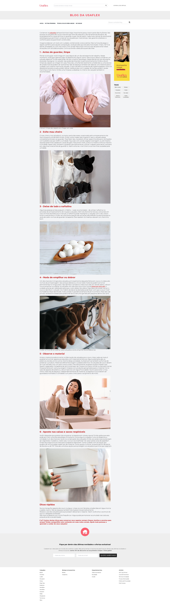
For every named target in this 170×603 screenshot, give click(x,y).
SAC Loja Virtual (123, 572)
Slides (41, 593)
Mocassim (42, 579)
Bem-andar (118, 87)
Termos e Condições (124, 576)
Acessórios (64, 574)
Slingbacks (42, 596)
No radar (126, 93)
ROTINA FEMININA (50, 23)
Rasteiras (42, 585)
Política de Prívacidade (124, 581)
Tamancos (42, 598)
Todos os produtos (96, 572)
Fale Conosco (122, 583)
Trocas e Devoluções (124, 579)
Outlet (93, 576)
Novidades (94, 574)
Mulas (41, 581)
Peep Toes (42, 583)
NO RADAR (79, 23)
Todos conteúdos (126, 96)
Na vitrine (117, 93)
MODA (41, 23)
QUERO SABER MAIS (108, 555)
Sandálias (42, 587)
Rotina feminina (117, 96)
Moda (125, 90)
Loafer (41, 576)
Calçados (118, 90)
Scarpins (42, 591)
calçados (53, 33)
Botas (41, 572)
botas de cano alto (98, 286)
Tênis (41, 600)
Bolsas (126, 87)
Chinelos (42, 574)
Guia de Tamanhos (124, 574)
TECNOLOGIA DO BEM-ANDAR (65, 23)
